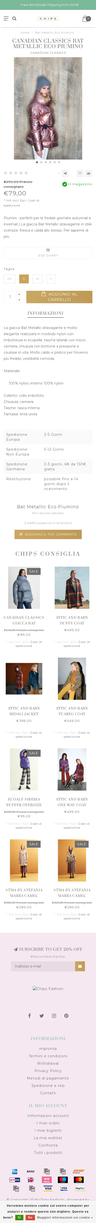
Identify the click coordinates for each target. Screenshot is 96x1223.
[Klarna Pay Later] (47, 1180)
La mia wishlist (48, 1138)
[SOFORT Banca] (79, 1171)
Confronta (48, 1145)
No (30, 1217)
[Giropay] (15, 1180)
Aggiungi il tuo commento (50, 534)
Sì (19, 1217)
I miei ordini (48, 1123)
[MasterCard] (79, 1180)
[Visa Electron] (64, 1188)
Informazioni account (48, 1115)
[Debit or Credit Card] (47, 1171)
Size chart (48, 255)
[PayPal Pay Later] (32, 1188)
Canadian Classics (48, 53)
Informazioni (46, 313)
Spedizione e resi (48, 1085)
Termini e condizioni (48, 1056)
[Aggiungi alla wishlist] (80, 173)
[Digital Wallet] (63, 1171)
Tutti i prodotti (48, 1152)
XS (9, 279)
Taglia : (10, 269)
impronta (48, 1048)
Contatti (48, 1093)
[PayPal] (16, 1188)
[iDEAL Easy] (31, 1180)
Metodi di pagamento (48, 1078)
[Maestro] (63, 1180)
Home (25, 32)
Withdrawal (48, 1063)
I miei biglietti (48, 1130)
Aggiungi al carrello (62, 297)
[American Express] (15, 1171)
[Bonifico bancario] (31, 1171)
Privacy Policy (48, 1071)
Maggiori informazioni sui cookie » (65, 1217)
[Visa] (48, 1188)
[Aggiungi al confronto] (88, 173)
